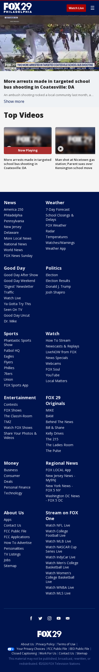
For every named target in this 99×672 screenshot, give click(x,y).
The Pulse (53, 450)
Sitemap (10, 565)
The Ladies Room (59, 445)
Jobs (7, 560)
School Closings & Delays (60, 217)
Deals (8, 481)
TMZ (7, 421)
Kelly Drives (55, 433)
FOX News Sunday (18, 255)
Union (8, 379)
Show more (14, 101)
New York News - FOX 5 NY (59, 487)
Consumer (12, 475)
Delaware (11, 232)
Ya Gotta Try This (17, 303)
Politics (54, 268)
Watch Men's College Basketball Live (62, 565)
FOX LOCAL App (58, 470)
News (10, 202)
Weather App (56, 248)
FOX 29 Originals (55, 400)
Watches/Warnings (60, 242)
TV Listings (12, 554)
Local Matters (56, 380)
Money (11, 463)
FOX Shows (13, 410)
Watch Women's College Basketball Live (60, 577)
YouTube (53, 375)
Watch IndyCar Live (60, 557)
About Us (14, 512)
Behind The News (59, 421)
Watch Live (76, 8)
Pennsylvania (14, 221)
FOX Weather (56, 225)
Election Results (58, 280)
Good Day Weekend (19, 280)
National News (15, 244)
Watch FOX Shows (18, 427)
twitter (40, 618)
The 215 (52, 439)
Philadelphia (13, 215)
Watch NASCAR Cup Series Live (61, 549)
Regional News (62, 463)
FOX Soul (53, 369)
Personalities (14, 548)
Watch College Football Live (57, 533)
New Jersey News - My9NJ (60, 477)
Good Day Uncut (17, 315)
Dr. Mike (10, 321)
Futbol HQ (12, 350)
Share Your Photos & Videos (20, 435)
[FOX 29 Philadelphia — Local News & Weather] (18, 7)
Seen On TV (13, 309)
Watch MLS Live (58, 593)
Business (11, 470)
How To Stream (58, 340)
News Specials (57, 357)
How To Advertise (18, 542)
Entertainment (20, 397)
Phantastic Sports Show (17, 342)
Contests (11, 404)
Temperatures (57, 237)
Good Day (14, 268)
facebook (31, 618)
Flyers (8, 362)
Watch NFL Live (58, 525)
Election (52, 275)
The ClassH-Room (18, 416)
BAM (49, 416)
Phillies (9, 367)
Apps (8, 519)
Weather (55, 202)
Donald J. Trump (58, 286)
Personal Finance (17, 487)
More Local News (17, 238)
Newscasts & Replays (62, 346)
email (68, 618)
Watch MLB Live (58, 541)
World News (13, 250)
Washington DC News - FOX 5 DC (63, 498)
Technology (13, 493)
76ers (8, 373)
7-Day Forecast (58, 209)
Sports (11, 333)
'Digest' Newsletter (18, 286)
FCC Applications (17, 537)
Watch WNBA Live (60, 587)
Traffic (9, 292)
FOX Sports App (16, 385)
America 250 (13, 209)
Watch (52, 333)
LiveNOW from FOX (61, 352)
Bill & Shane (55, 427)
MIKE (50, 410)
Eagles (9, 356)
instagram (49, 618)
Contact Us (12, 525)
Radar (50, 231)
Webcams (53, 363)
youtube (58, 618)
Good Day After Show (21, 275)
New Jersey (12, 226)
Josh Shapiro (55, 292)
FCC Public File (15, 531)
